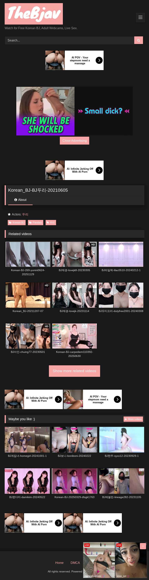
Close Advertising (74, 140)
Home (59, 562)
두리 (25, 214)
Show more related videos (74, 371)
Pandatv (37, 222)
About (22, 199)
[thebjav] (74, 14)
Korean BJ (18, 222)
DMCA (75, 562)
